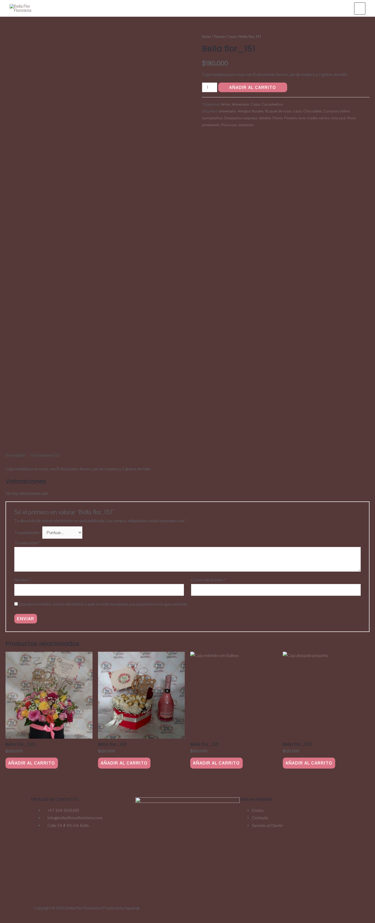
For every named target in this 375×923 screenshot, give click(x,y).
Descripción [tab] (15, 455)
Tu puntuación (28, 532)
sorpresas (246, 125)
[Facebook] (38, 848)
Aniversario (240, 104)
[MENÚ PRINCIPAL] (359, 8)
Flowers (290, 118)
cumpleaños (212, 118)
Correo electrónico (208, 580)
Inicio (206, 36)
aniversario (227, 111)
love (301, 118)
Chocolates (312, 111)
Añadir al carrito (252, 87)
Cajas (232, 36)
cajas (297, 111)
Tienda (219, 36)
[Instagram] (52, 848)
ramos (324, 118)
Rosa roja (229, 125)
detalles (265, 118)
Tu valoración (27, 543)
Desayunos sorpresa (240, 118)
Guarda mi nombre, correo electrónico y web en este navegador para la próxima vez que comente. (103, 604)
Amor (225, 104)
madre (312, 118)
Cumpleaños (272, 104)
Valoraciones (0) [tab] (45, 455)
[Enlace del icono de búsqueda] (344, 8)
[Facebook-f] (212, 911)
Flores (277, 118)
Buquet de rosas (278, 111)
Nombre (23, 580)
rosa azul (338, 118)
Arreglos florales (251, 111)
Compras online (336, 111)
